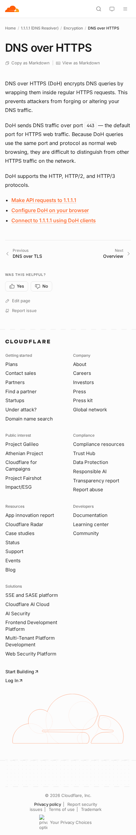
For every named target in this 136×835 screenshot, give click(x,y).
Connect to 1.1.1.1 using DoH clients (53, 220)
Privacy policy (47, 804)
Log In (11, 680)
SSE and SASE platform (31, 595)
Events (13, 561)
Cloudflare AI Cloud (27, 604)
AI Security (17, 613)
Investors (83, 382)
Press (79, 391)
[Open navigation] (125, 9)
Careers (82, 373)
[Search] (98, 9)
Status (12, 542)
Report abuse (88, 489)
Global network (90, 410)
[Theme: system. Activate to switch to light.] (112, 9)
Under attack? (21, 410)
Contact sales (20, 373)
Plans (11, 364)
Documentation (90, 515)
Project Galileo (22, 444)
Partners (15, 382)
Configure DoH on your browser (50, 210)
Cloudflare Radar (24, 524)
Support (14, 551)
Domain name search (29, 419)
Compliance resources (98, 444)
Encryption (73, 28)
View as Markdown (81, 62)
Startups (14, 400)
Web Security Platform (30, 654)
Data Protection (90, 462)
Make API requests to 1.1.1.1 (43, 200)
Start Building (19, 671)
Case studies (19, 533)
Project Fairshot (23, 478)
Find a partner (21, 391)
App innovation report (29, 515)
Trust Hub (84, 453)
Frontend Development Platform (31, 625)
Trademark (91, 809)
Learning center (91, 524)
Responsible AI (90, 471)
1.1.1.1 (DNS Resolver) (40, 28)
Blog (10, 570)
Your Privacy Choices (71, 822)
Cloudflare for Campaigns (21, 465)
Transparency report (96, 481)
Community (86, 533)
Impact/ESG (18, 487)
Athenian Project (24, 453)
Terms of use (62, 809)
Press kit (83, 400)
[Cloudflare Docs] (12, 9)
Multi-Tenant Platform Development (30, 641)
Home (10, 28)
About (79, 364)
